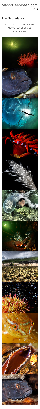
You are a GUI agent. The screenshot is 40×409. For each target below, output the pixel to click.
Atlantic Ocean (17, 24)
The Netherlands (19, 31)
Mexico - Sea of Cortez (19, 28)
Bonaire (30, 24)
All (6, 24)
